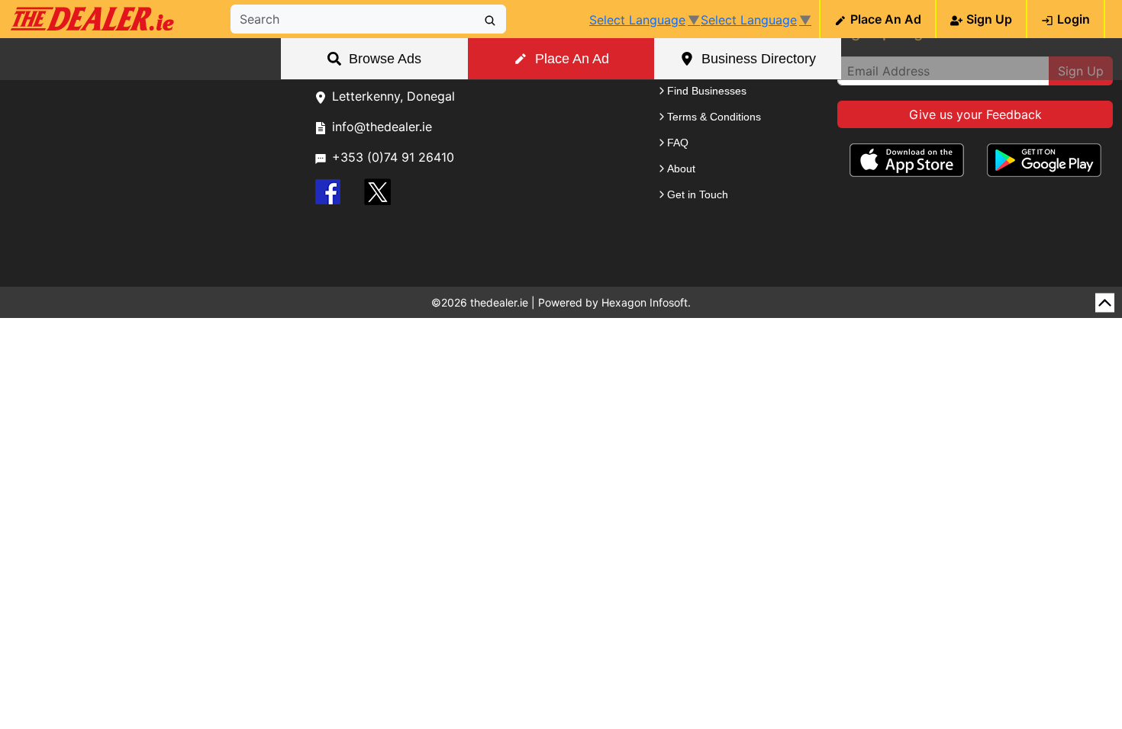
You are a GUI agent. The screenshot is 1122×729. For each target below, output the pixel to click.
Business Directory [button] (758, 58)
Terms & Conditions (714, 117)
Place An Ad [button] (572, 58)
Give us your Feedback (975, 114)
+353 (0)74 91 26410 (393, 157)
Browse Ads (385, 58)
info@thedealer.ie (382, 126)
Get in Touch (697, 194)
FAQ (677, 142)
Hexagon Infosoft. (646, 302)
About (681, 168)
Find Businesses (706, 91)
